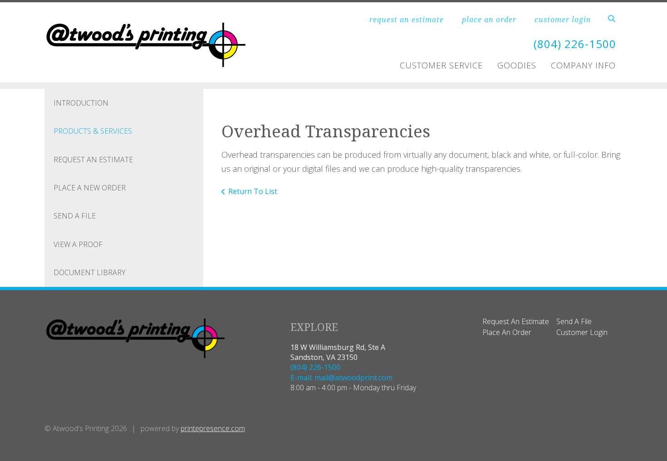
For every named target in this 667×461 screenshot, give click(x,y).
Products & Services (93, 131)
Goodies (516, 65)
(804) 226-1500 (575, 43)
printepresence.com (213, 428)
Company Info (583, 65)
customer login (563, 19)
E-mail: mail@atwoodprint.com (341, 378)
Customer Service (441, 65)
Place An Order (506, 332)
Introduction (81, 103)
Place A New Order (90, 188)
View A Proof (78, 244)
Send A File (75, 216)
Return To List (252, 191)
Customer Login (582, 332)
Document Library (90, 272)
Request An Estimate (93, 160)
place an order (489, 19)
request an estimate (406, 19)
